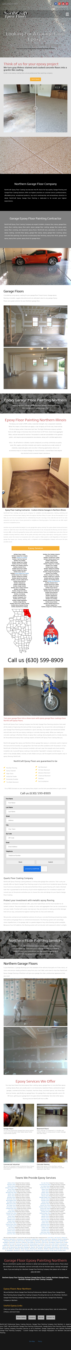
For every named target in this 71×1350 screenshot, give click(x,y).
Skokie (11, 1246)
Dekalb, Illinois (11, 1221)
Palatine (24, 1242)
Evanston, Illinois (11, 1232)
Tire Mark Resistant (12, 782)
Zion (22, 1250)
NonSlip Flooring (11, 768)
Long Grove (47, 1239)
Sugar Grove (40, 1246)
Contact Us (50, 1317)
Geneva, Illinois (45, 1189)
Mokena (14, 1241)
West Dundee (47, 1247)
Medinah (65, 1239)
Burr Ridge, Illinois (11, 1205)
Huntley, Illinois (45, 1215)
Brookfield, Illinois (11, 1202)
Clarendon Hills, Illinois (11, 1213)
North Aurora (55, 1241)
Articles (41, 1317)
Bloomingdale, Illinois (11, 1201)
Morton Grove (20, 1241)
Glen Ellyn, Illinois (45, 1194)
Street (8, 816)
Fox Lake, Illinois (45, 1183)
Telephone (9, 851)
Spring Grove (25, 1246)
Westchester (55, 1247)
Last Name (9, 807)
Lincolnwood (26, 1239)
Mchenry (60, 1239)
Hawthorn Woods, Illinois (45, 1207)
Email (7, 843)
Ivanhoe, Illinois (45, 1223)
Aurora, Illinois (11, 1189)
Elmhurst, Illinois (11, 1231)
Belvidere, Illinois (11, 1197)
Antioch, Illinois (11, 1186)
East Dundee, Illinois (11, 1226)
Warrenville (13, 1247)
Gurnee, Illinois (45, 1202)
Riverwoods (19, 1244)
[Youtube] (63, 3)
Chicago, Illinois (11, 1212)
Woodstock (16, 1250)
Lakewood (4, 1239)
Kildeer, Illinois (45, 1227)
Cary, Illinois (11, 1210)
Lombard (40, 1239)
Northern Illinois (62, 1250)
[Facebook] (55, 3)
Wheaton (11, 1249)
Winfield (46, 1249)
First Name (9, 799)
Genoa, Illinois (45, 1191)
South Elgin (17, 1246)
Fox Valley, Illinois (45, 1186)
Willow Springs (24, 1249)
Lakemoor (63, 1238)
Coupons (32, 1317)
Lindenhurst (34, 1239)
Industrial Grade (11, 776)
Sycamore (47, 1246)
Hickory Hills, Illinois (45, 1208)
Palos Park (44, 1242)
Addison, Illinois (11, 1183)
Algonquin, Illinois (11, 1185)
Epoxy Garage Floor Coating (22, 573)
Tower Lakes (54, 1246)
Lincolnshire (19, 1239)
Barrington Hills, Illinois (11, 1193)
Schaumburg (63, 1244)
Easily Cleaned (11, 771)
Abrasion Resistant (44, 773)
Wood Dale (66, 1249)
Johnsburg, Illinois (45, 1224)
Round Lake (48, 1244)
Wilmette (40, 1249)
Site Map (32, 1341)
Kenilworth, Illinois (45, 1226)
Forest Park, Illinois (11, 1234)
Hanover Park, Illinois (45, 1205)
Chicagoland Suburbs (39, 1250)
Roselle (41, 1244)
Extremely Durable (12, 779)
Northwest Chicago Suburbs (51, 1250)
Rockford (26, 1244)
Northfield (5, 1242)
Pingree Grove (58, 1242)
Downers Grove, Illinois (11, 1224)
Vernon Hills (62, 1246)
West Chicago (39, 1247)
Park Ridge (51, 1242)
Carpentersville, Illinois (11, 1208)
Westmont (4, 1249)
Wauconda (19, 1247)
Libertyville (11, 1239)
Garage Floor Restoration (54, 581)
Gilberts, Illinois (45, 1193)
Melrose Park (7, 1241)
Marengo (54, 1239)
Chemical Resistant (44, 776)
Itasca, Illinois (45, 1221)
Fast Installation (43, 781)
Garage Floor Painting (22, 558)
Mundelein (37, 1241)
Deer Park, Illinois (11, 1218)
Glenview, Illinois (45, 1199)
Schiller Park (5, 1246)
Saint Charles (55, 1244)
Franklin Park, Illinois (45, 1188)
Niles (49, 1241)
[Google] (59, 3)
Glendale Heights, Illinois (45, 1197)
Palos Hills (37, 1242)
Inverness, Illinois (45, 1218)
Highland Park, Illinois (45, 1210)
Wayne (32, 1247)
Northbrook (62, 1241)
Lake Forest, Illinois (45, 1232)
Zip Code (9, 834)
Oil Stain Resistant (44, 770)
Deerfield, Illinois (11, 1220)
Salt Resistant (42, 767)
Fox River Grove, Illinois (45, 1185)
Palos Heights (30, 1242)
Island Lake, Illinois (45, 1220)
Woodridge (9, 1250)
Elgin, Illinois (11, 1227)
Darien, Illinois (11, 1216)
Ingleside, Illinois (45, 1216)
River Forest (12, 1244)
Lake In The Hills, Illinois (45, 1234)
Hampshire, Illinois (45, 1204)
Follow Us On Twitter (61, 7)
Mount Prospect (29, 1241)
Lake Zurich (57, 1238)
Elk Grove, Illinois (11, 1229)
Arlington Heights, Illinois (11, 1188)
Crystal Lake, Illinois (11, 1215)
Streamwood (33, 1246)
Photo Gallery (21, 1317)
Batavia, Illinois (11, 1196)
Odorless (41, 778)
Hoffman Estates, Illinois (45, 1213)
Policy (40, 1341)
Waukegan (26, 1247)
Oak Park (18, 1242)
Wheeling (17, 1249)
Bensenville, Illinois (11, 1199)
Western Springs (63, 1247)
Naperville (44, 1241)
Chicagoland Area (29, 1250)
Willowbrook (33, 1249)
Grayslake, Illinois (45, 1201)
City (7, 825)
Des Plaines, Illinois (11, 1223)
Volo (7, 1247)
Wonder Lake (58, 1249)
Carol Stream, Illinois (11, 1207)
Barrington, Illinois (11, 1191)
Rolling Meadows (34, 1244)
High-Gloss (9, 774)
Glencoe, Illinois (45, 1196)
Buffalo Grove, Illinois (11, 1204)
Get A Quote (35, 79)
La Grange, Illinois (45, 1229)
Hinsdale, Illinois (45, 1212)
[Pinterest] (66, 3)
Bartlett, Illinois (11, 1194)
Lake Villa (50, 1238)
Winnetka (51, 1249)
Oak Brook (11, 1242)
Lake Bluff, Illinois (45, 1231)
